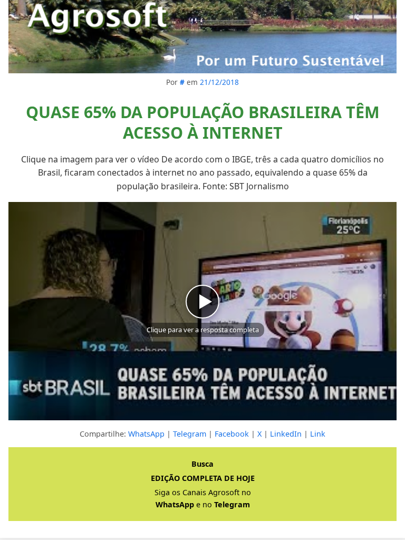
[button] (202, 311)
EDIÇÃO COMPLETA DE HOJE (203, 478)
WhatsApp (146, 434)
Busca (202, 464)
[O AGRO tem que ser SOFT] (202, 36)
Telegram (189, 434)
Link (317, 434)
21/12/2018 (219, 82)
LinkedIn (286, 434)
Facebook (232, 434)
